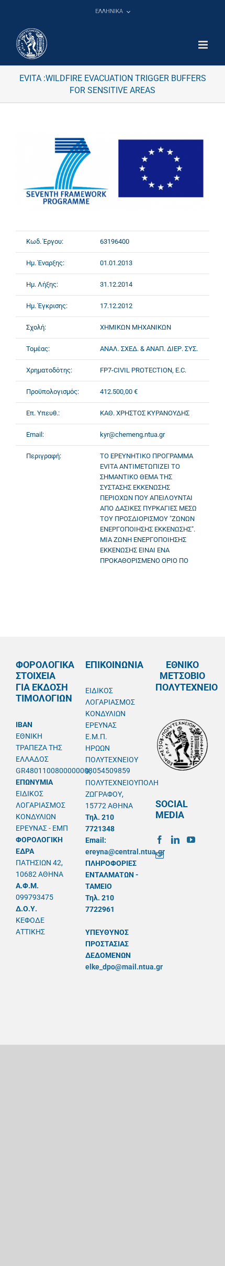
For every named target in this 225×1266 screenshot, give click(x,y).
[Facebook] (159, 839)
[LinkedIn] (175, 839)
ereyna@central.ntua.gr (125, 851)
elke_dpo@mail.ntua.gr (124, 967)
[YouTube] (191, 839)
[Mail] (159, 855)
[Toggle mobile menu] (203, 44)
